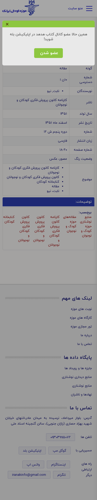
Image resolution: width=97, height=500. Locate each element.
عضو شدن (48, 53)
